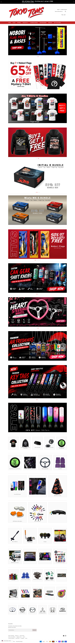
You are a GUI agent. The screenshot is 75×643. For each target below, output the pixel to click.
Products (25, 22)
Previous (10, 40)
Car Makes (22, 638)
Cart (64, 14)
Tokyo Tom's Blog (11, 635)
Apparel (19, 22)
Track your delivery (11, 638)
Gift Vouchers (57, 22)
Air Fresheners (43, 22)
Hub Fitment (17, 638)
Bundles (50, 22)
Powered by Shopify (19, 641)
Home (9, 22)
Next (64, 40)
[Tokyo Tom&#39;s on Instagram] (65, 635)
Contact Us (17, 635)
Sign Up (34, 630)
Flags (14, 22)
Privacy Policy (22, 635)
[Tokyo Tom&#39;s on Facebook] (63, 635)
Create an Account (64, 9)
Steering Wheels (34, 22)
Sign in (58, 9)
